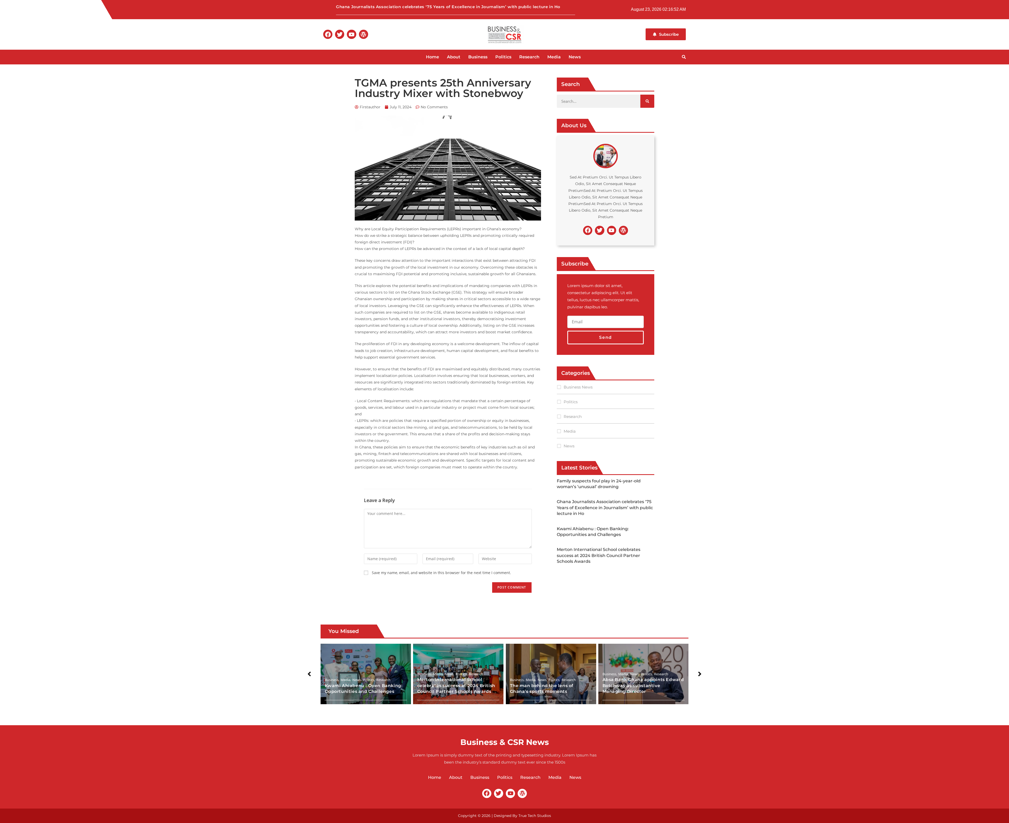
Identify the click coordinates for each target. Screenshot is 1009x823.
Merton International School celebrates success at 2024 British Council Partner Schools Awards (598, 555)
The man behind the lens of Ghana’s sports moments (541, 688)
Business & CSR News (504, 742)
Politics (503, 56)
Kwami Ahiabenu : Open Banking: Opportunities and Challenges (364, 688)
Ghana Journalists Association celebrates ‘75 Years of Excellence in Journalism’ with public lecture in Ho (412, 6)
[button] (309, 674)
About (453, 56)
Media (554, 56)
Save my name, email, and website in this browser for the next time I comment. (441, 572)
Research (529, 56)
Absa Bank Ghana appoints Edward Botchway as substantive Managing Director (643, 685)
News (575, 56)
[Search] (647, 101)
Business (477, 56)
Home (432, 56)
